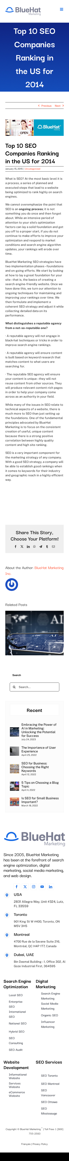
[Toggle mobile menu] (62, 9)
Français (26, 1144)
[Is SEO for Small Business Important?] (14, 799)
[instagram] (33, 886)
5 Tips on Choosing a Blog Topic (40, 784)
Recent (34, 710)
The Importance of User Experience (38, 749)
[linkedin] (50, 886)
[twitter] (25, 886)
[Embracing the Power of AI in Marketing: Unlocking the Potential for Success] (14, 729)
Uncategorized (32, 168)
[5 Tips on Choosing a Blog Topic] (14, 784)
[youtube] (42, 886)
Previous (46, 105)
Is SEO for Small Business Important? (40, 800)
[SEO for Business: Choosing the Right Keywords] (14, 766)
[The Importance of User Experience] (14, 749)
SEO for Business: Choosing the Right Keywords (35, 767)
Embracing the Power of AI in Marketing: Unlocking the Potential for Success (38, 730)
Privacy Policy (40, 1144)
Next (58, 105)
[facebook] (16, 886)
